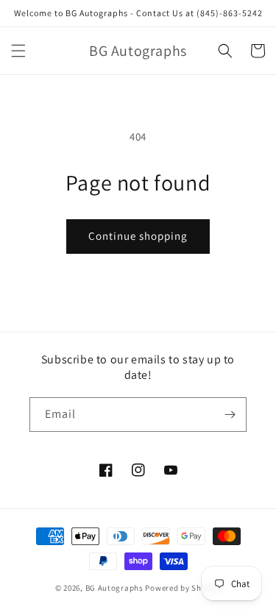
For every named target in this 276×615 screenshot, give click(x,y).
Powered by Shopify (183, 588)
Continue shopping (138, 236)
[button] (18, 51)
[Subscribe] (229, 414)
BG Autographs (114, 588)
